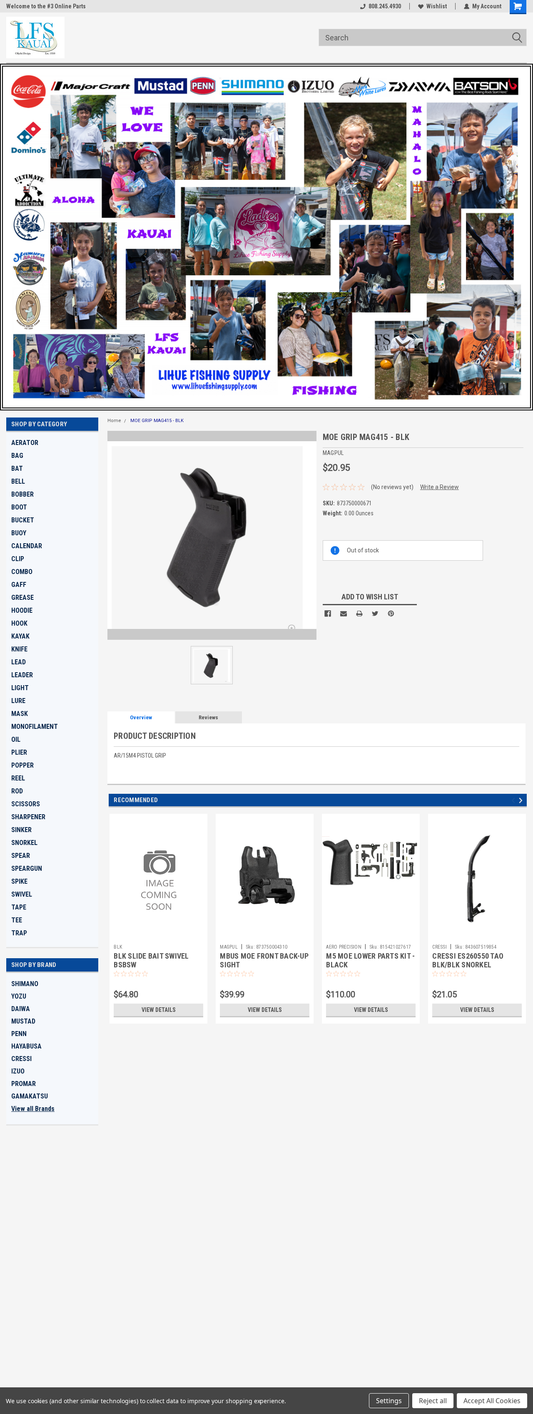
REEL (18, 778)
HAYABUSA (26, 1046)
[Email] (343, 613)
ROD (17, 791)
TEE (16, 920)
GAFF (18, 585)
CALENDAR (26, 546)
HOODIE (21, 610)
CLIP (17, 559)
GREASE (22, 597)
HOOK (19, 623)
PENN (19, 1034)
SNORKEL (24, 843)
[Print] (359, 613)
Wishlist (436, 6)
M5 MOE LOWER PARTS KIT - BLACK (370, 960)
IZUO (18, 1071)
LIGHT (20, 688)
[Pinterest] (391, 613)
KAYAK (20, 636)
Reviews (208, 717)
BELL (18, 481)
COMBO (21, 572)
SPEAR (20, 856)
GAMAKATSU (29, 1096)
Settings (389, 1400)
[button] (266, 237)
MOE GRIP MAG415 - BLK (157, 420)
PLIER (19, 752)
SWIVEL (21, 894)
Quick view (158, 934)
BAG (17, 456)
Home (114, 420)
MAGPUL (229, 947)
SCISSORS (25, 804)
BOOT (19, 507)
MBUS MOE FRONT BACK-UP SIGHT (264, 960)
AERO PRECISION (343, 947)
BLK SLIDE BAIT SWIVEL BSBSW (151, 960)
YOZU (18, 996)
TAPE (18, 907)
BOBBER (22, 494)
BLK (118, 947)
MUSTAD (23, 1021)
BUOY (18, 533)
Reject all (433, 1400)
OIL (15, 739)
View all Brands (33, 1109)
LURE (18, 701)
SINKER (21, 830)
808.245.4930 (385, 6)
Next (522, 801)
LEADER (22, 675)
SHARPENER (28, 817)
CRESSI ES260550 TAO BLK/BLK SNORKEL (467, 960)
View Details (159, 1009)
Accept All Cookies (492, 1400)
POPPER (22, 765)
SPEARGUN (26, 868)
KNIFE (19, 649)
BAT (17, 468)
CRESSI (21, 1059)
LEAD (18, 662)
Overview (141, 717)
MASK (19, 714)
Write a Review (439, 487)
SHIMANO (24, 984)
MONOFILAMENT (34, 727)
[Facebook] (327, 613)
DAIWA (20, 1009)
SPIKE (19, 881)
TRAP (19, 933)
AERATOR (24, 443)
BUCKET (22, 520)
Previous (514, 801)
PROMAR (23, 1084)
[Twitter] (375, 613)
